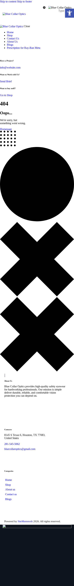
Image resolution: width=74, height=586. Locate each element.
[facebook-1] (8, 404)
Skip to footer (24, 1)
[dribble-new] (28, 404)
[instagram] (37, 404)
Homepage (6, 129)
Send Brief (6, 81)
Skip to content (8, 1)
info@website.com (10, 67)
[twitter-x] (1, 53)
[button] (69, 13)
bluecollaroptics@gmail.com (19, 448)
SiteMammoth (25, 521)
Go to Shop (6, 95)
